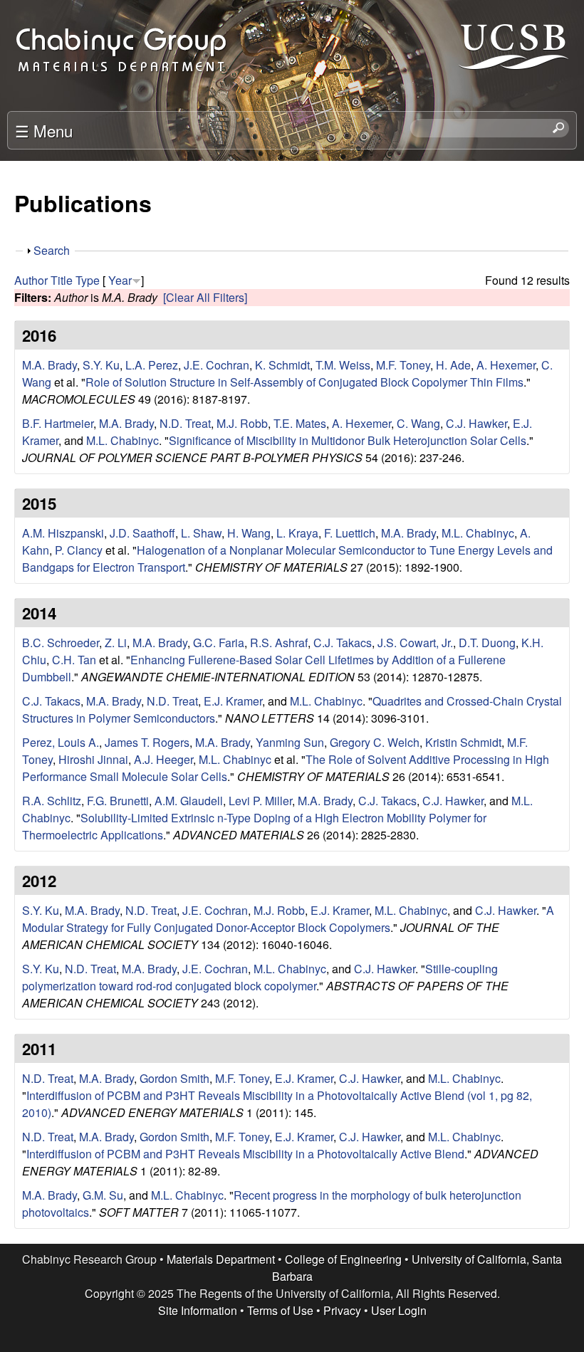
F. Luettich (349, 533)
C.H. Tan (74, 659)
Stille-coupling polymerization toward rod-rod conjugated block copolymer (260, 977)
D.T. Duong (487, 642)
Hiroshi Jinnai (93, 759)
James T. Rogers (147, 742)
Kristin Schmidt (463, 742)
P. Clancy (79, 550)
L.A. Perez (151, 365)
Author (31, 280)
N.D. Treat (185, 423)
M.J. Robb (242, 423)
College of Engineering (343, 1259)
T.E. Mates (299, 423)
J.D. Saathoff (142, 533)
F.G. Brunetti (118, 800)
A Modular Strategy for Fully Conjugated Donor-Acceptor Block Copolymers (288, 919)
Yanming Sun (290, 742)
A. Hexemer (506, 365)
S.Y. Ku (101, 365)
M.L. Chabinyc (122, 440)
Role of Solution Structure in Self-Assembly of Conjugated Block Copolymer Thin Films (304, 382)
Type (87, 280)
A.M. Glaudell (189, 800)
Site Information (197, 1310)
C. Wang (418, 423)
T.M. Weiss (343, 365)
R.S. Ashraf (279, 642)
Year (120, 280)
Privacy (342, 1310)
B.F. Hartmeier (57, 423)
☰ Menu (44, 130)
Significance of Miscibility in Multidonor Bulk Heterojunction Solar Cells (347, 440)
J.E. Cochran (216, 365)
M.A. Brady (49, 365)
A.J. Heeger (163, 759)
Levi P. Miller (260, 800)
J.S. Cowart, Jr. (415, 642)
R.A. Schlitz (51, 800)
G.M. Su (103, 1195)
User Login (399, 1310)
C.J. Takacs (342, 642)
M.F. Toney (403, 365)
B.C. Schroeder (60, 642)
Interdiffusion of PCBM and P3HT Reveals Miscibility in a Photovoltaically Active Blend (245, 1154)
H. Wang (249, 533)
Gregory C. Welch (374, 742)
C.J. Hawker (476, 423)
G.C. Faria (218, 642)
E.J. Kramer (233, 701)
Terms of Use (280, 1310)
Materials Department (221, 1259)
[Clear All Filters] (205, 297)
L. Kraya (297, 533)
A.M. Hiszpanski (63, 533)
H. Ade (453, 365)
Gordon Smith (174, 1078)
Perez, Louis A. (60, 742)
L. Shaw (201, 533)
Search (51, 250)
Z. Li (116, 642)
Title (62, 280)
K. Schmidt (282, 365)
